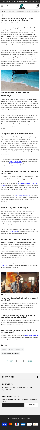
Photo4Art (4, 265)
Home (3, 11)
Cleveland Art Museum (31, 335)
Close (38, 2)
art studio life (14, 231)
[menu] (2, 6)
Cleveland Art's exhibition (22, 195)
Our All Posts (10, 11)
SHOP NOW (33, 2)
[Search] (8, 6)
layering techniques (15, 162)
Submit (32, 405)
